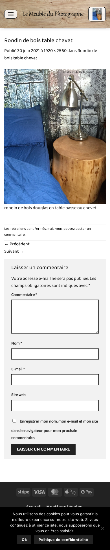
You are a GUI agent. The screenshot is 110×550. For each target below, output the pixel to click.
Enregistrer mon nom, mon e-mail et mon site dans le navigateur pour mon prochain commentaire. (54, 429)
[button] (10, 14)
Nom (16, 343)
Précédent (17, 244)
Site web (18, 395)
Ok (24, 540)
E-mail (18, 369)
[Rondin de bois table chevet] (55, 136)
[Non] (102, 529)
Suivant (14, 251)
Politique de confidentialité (63, 540)
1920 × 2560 (55, 50)
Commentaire (24, 295)
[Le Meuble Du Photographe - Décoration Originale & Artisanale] (52, 14)
